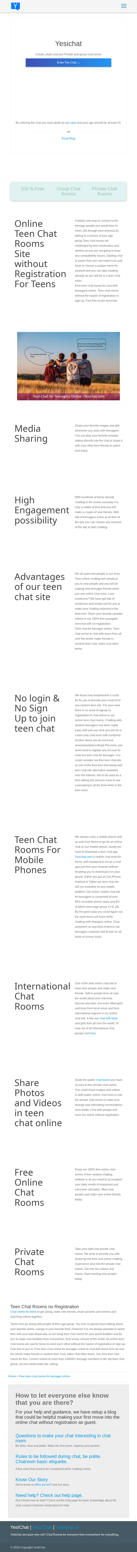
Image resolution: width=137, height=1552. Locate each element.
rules (73, 122)
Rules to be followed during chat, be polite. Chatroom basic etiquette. (58, 1459)
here (93, 1033)
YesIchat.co (67, 1527)
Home (12, 1376)
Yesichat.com (83, 856)
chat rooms (103, 1079)
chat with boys (109, 1018)
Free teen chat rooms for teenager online (44, 1376)
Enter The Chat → (68, 62)
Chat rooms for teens (23, 1311)
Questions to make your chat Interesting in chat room (63, 1438)
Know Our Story (32, 1479)
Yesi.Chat (42, 1527)
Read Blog (68, 138)
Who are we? (43, 1484)
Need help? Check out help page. (49, 1495)
